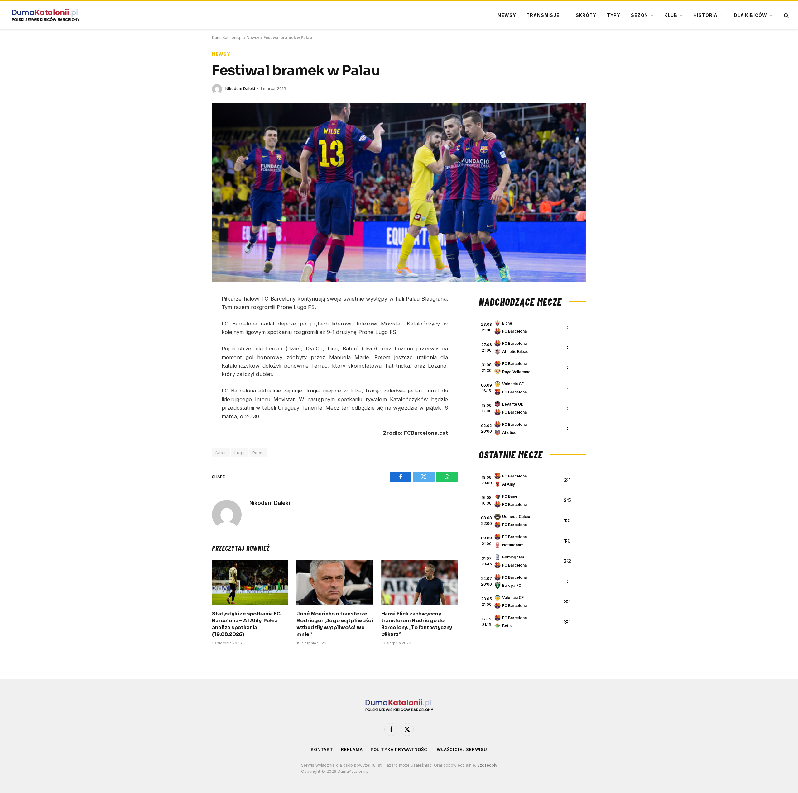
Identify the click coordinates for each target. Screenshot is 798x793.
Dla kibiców (750, 15)
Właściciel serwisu (462, 749)
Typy (613, 15)
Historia (705, 15)
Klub (670, 15)
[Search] (786, 15)
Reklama (352, 749)
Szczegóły (487, 764)
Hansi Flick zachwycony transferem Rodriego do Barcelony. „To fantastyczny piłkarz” (416, 623)
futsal (221, 452)
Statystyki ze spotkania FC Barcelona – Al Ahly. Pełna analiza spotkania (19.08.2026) (246, 623)
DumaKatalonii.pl (227, 37)
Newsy (507, 15)
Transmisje (542, 15)
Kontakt (322, 749)
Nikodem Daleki (240, 88)
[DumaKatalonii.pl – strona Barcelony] (45, 15)
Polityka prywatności (400, 749)
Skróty (586, 15)
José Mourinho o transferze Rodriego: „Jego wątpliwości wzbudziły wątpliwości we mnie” (334, 623)
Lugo (239, 452)
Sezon (639, 15)
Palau (258, 452)
